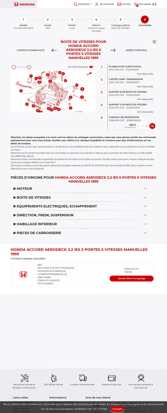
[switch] (91, 67)
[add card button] (152, 126)
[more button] (146, 126)
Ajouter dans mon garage (131, 278)
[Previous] (54, 50)
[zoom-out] (14, 67)
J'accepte (117, 409)
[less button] (139, 126)
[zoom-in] (29, 67)
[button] (154, 41)
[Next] (113, 50)
